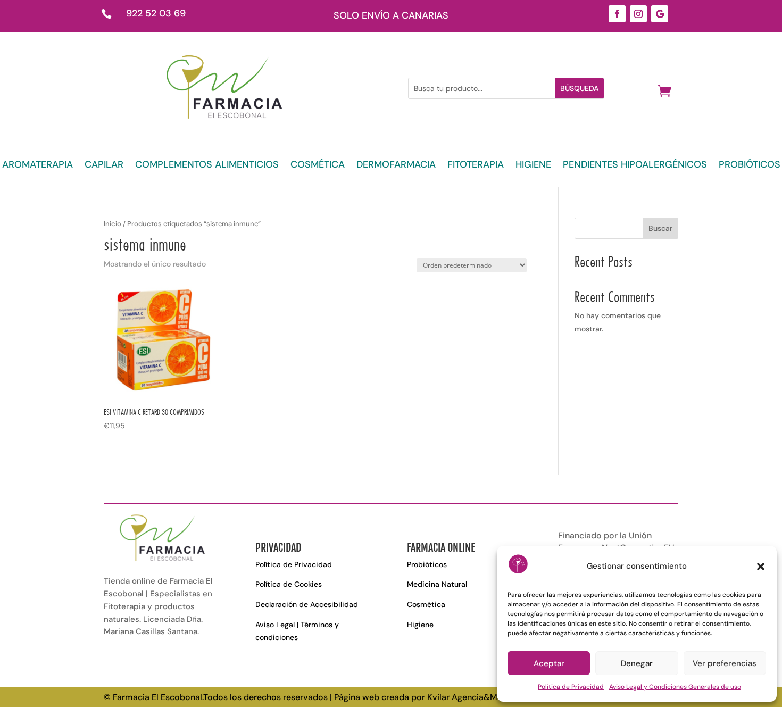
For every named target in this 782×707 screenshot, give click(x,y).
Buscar (660, 228)
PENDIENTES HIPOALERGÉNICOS (635, 166)
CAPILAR (104, 166)
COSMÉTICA (317, 166)
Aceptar (549, 663)
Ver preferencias (724, 663)
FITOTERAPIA (475, 166)
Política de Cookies (288, 584)
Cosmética (426, 604)
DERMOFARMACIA (396, 166)
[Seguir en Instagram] (638, 13)
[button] (760, 566)
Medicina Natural (437, 584)
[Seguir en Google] (659, 13)
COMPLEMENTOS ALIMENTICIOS (207, 166)
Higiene (420, 624)
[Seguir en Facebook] (617, 13)
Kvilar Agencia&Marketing (478, 697)
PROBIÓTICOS (749, 166)
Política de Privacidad (571, 687)
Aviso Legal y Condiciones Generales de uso (675, 687)
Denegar (637, 663)
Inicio (112, 223)
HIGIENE (533, 166)
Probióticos (427, 564)
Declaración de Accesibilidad (306, 604)
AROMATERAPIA (37, 166)
